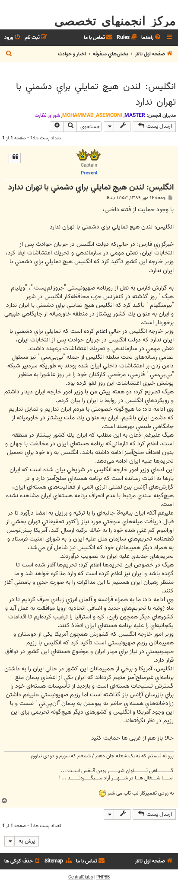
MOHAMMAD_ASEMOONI (92, 115)
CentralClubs (80, 877)
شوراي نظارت (47, 115)
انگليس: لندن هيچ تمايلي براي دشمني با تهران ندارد (96, 94)
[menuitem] (151, 38)
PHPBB (103, 877)
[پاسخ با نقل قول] (15, 158)
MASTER (134, 115)
